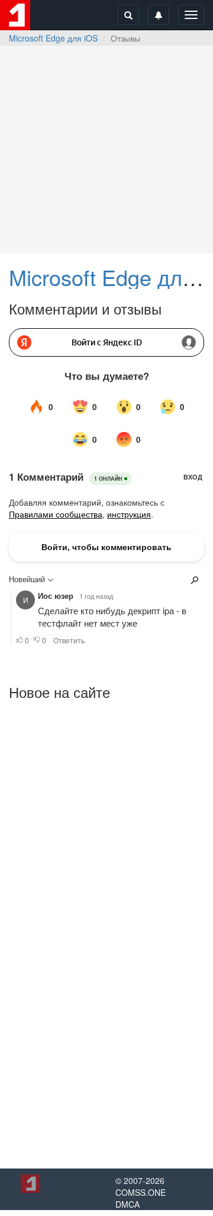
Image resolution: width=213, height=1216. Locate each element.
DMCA (127, 1204)
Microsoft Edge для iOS (53, 38)
